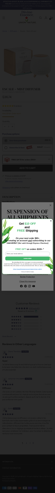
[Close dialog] (51, 220)
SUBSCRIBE (27, 258)
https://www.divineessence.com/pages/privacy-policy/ (27, 269)
